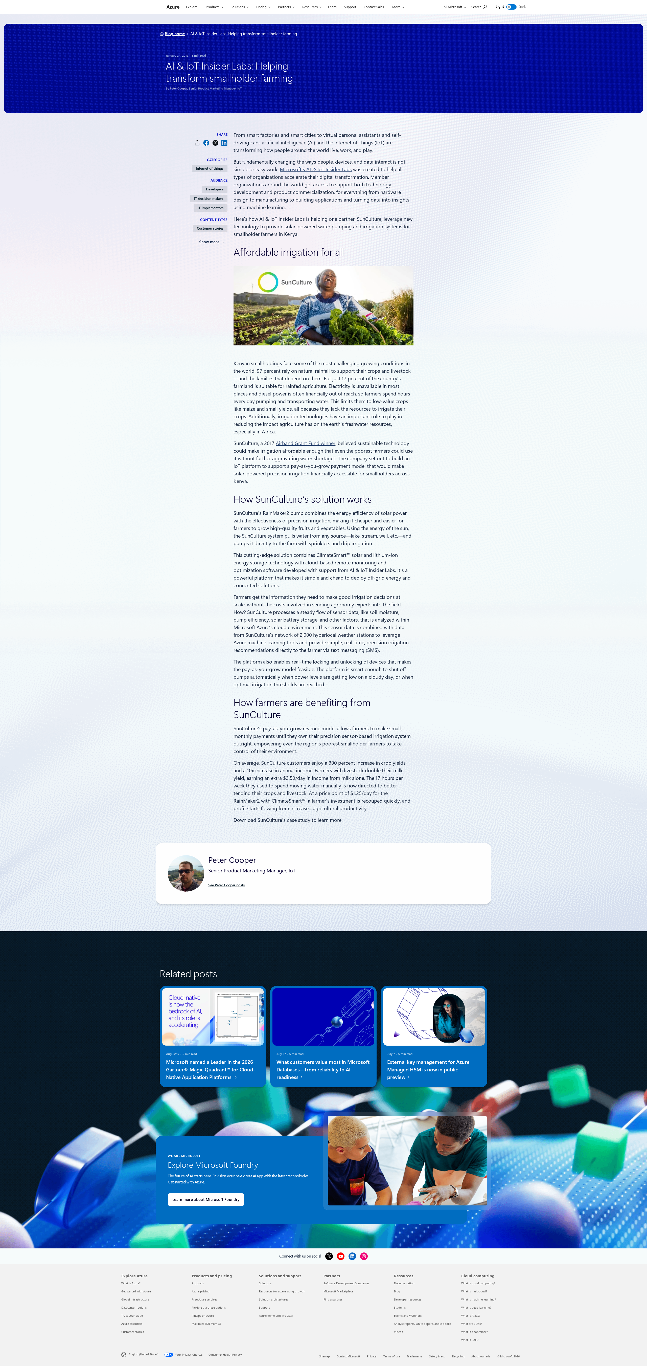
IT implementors (210, 208)
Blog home (175, 33)
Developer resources (407, 1299)
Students (400, 1307)
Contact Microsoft (348, 1356)
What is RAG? (469, 1340)
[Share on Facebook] (206, 143)
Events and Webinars (408, 1315)
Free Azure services (204, 1299)
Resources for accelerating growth (282, 1291)
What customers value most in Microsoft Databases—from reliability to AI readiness (322, 1069)
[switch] (511, 7)
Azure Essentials (131, 1324)
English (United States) (143, 1354)
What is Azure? (131, 1283)
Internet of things (209, 168)
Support (350, 7)
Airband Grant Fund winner (305, 443)
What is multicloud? (474, 1291)
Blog (397, 1291)
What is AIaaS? (470, 1315)
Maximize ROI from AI (206, 1324)
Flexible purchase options (209, 1307)
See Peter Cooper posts (226, 885)
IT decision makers (208, 198)
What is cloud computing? (478, 1283)
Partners (284, 7)
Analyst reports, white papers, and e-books (422, 1324)
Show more (209, 242)
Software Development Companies (346, 1283)
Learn (332, 7)
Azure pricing (201, 1291)
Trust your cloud (132, 1315)
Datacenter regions (134, 1307)
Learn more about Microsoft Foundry (206, 1199)
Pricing (261, 7)
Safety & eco (437, 1356)
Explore (191, 7)
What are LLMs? (471, 1324)
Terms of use (391, 1356)
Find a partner (333, 1299)
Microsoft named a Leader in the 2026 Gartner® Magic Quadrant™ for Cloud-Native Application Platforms (210, 1069)
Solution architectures (273, 1299)
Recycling (458, 1356)
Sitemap (324, 1356)
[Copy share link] (197, 143)
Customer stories (210, 228)
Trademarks (414, 1356)
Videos (398, 1332)
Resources (310, 7)
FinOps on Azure (203, 1315)
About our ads (480, 1356)
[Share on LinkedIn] (224, 143)
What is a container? (474, 1332)
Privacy (372, 1356)
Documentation (404, 1283)
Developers (214, 189)
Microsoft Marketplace (338, 1291)
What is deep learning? (476, 1307)
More (396, 7)
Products (212, 7)
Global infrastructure (135, 1299)
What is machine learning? (478, 1299)
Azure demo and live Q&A (276, 1315)
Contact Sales (374, 7)
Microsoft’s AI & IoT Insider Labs (316, 169)
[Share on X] (215, 143)
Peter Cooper (178, 88)
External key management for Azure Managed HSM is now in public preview (428, 1069)
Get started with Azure (136, 1291)
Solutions (238, 7)
